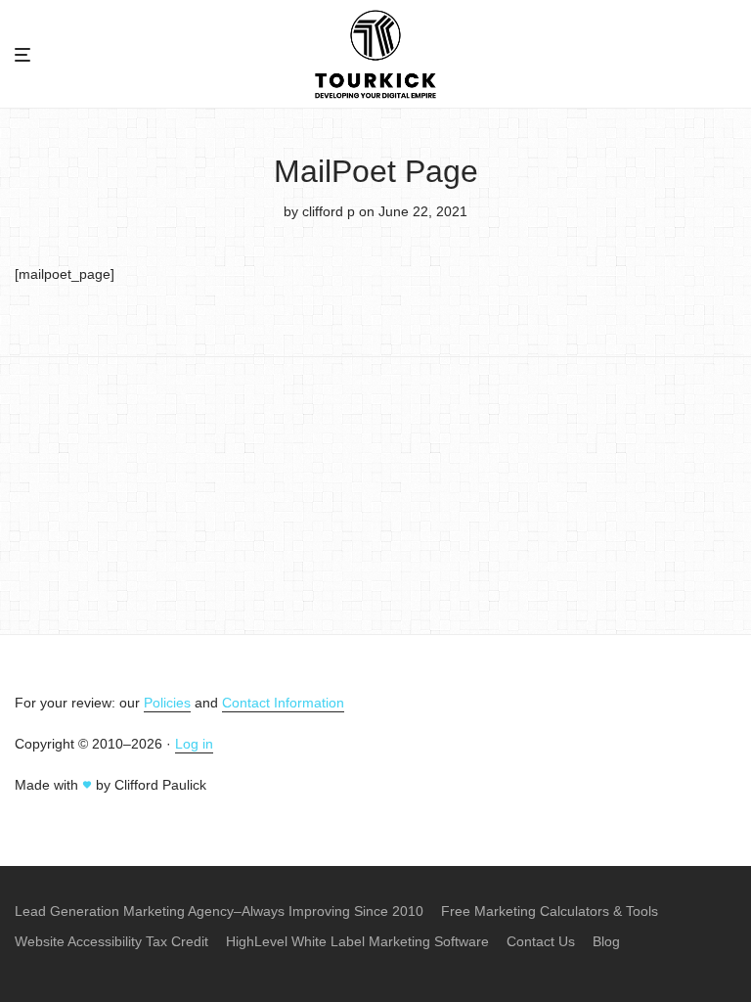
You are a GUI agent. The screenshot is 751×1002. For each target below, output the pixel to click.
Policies (167, 702)
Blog (606, 941)
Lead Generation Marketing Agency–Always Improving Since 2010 (219, 911)
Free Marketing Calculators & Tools (549, 911)
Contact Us (541, 941)
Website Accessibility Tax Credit (111, 941)
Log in (194, 744)
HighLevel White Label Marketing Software (357, 941)
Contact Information (283, 702)
